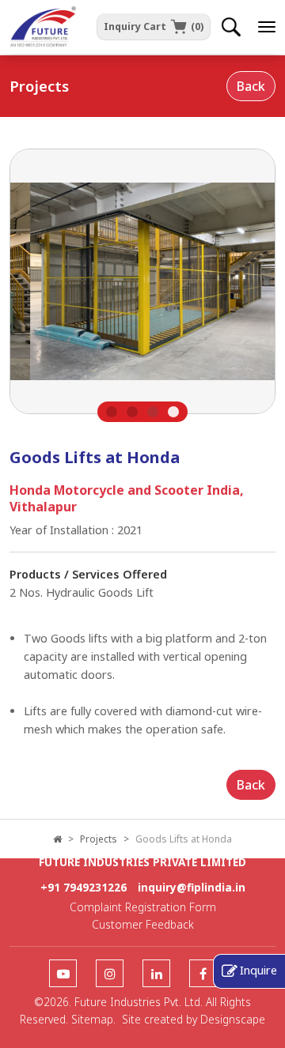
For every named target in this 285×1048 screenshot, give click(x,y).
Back (251, 86)
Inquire (258, 970)
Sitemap (92, 1019)
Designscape (232, 1019)
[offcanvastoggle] (267, 26)
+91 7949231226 (83, 887)
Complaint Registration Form (143, 906)
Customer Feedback (143, 924)
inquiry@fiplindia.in (191, 887)
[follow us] (63, 974)
